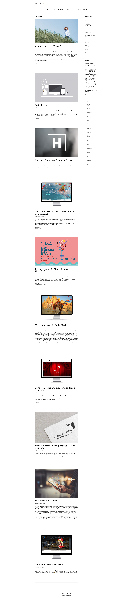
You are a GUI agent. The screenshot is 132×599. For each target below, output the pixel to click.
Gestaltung (87, 70)
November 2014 (89, 159)
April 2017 (88, 144)
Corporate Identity (39, 284)
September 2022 (89, 112)
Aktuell (53, 9)
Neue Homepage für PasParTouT (50, 325)
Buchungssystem (87, 64)
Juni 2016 (88, 149)
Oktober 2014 (89, 160)
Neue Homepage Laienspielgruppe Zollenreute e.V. (55, 389)
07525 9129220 (87, 23)
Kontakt (85, 9)
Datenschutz (68, 593)
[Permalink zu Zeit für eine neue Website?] (56, 43)
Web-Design (41, 105)
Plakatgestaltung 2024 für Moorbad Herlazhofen (52, 270)
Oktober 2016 (89, 147)
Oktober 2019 (89, 128)
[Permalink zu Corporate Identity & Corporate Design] (56, 157)
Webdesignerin (87, 88)
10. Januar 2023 (37, 576)
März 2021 (88, 120)
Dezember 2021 (89, 117)
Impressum (63, 593)
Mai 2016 (88, 151)
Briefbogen (91, 63)
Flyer (94, 68)
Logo (86, 79)
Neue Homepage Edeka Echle (49, 564)
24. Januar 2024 (37, 402)
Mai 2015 (88, 156)
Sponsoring (88, 82)
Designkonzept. (68, 595)
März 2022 (88, 116)
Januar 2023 (88, 109)
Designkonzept (43, 48)
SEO (94, 81)
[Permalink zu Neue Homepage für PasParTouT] (56, 322)
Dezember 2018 (89, 133)
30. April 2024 (37, 283)
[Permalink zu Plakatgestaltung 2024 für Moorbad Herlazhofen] (56, 265)
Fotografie (86, 48)
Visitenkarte (93, 84)
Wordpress (88, 90)
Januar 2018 (88, 137)
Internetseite (87, 76)
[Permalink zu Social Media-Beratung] (56, 497)
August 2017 (88, 140)
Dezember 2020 (89, 121)
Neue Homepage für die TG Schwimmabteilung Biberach (56, 213)
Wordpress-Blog (94, 90)
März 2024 (88, 105)
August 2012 (88, 164)
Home (46, 9)
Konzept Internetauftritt (89, 77)
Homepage (92, 71)
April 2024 (88, 104)
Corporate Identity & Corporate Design (53, 160)
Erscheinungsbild (89, 68)
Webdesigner (91, 87)
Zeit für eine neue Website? (48, 46)
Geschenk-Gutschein (93, 69)
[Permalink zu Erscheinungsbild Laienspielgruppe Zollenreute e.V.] (56, 442)
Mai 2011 (88, 165)
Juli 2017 (88, 141)
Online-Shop (92, 80)
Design (86, 66)
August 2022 (89, 113)
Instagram (89, 75)
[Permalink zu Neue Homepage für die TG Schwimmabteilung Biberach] (56, 208)
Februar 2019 (89, 132)
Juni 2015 (88, 155)
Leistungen (60, 9)
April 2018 (88, 136)
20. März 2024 (37, 346)
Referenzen (77, 9)
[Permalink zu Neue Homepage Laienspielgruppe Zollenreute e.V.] (56, 384)
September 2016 (89, 148)
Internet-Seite (94, 75)
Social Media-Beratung (46, 501)
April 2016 (88, 152)
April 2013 (88, 163)
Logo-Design (89, 79)
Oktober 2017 (89, 139)
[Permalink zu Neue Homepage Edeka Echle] (56, 561)
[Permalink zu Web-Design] (56, 101)
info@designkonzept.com (89, 25)
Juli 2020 (88, 124)
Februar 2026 (89, 101)
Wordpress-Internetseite (88, 92)
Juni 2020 (88, 125)
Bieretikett (86, 63)
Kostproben (68, 9)
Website (91, 88)
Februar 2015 (89, 157)
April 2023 (88, 108)
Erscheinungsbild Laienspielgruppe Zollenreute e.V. (55, 447)
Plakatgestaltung (87, 81)
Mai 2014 (88, 161)
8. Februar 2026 (37, 118)
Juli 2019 (88, 129)
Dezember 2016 (89, 145)
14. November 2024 (37, 227)
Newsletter (89, 80)
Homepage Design (89, 74)
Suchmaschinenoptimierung (90, 83)
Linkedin (94, 78)
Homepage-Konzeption (91, 73)
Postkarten (91, 81)
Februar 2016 (89, 153)
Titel (35, 64)
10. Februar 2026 (37, 63)
